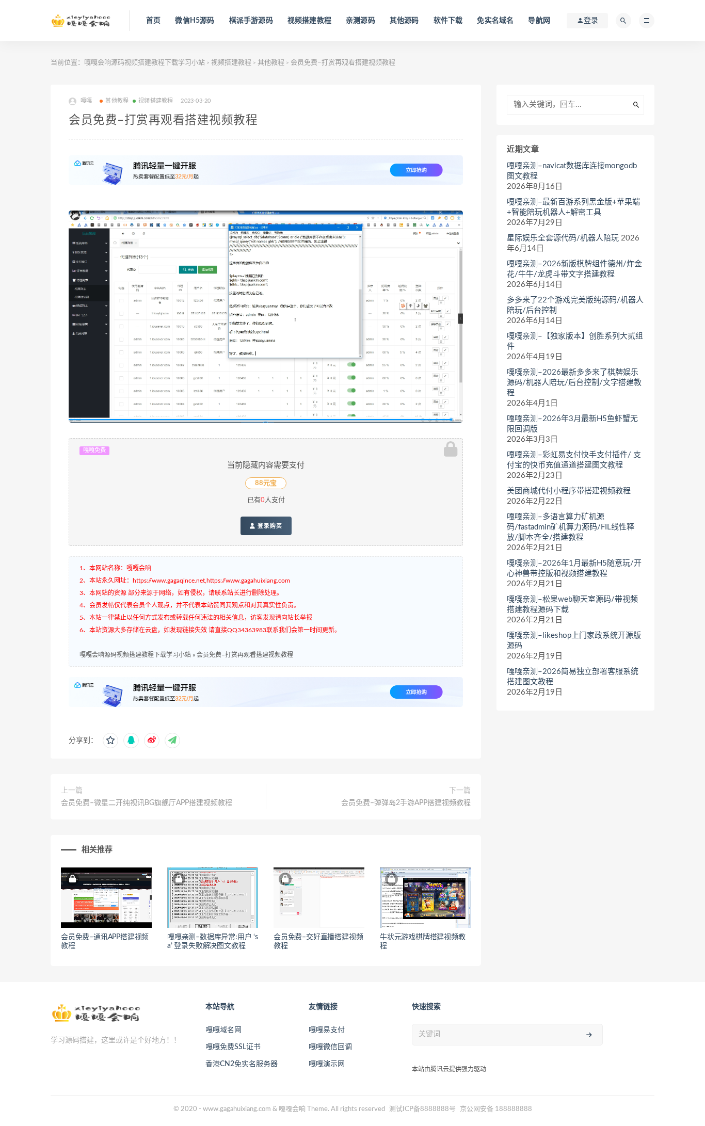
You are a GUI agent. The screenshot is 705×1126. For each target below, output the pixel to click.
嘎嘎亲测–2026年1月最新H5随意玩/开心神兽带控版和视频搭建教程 (574, 568)
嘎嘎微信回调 (330, 1047)
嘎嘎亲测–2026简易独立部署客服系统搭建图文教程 (572, 677)
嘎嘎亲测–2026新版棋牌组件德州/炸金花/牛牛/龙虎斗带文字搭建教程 (574, 269)
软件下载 (448, 20)
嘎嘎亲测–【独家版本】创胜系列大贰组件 (575, 341)
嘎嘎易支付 (327, 1030)
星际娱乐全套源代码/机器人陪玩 (563, 238)
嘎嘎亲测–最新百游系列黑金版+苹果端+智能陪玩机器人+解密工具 (573, 207)
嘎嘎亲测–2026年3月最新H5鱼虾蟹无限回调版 (572, 424)
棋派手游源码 (251, 20)
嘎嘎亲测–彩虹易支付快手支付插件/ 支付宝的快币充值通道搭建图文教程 (574, 460)
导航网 (539, 20)
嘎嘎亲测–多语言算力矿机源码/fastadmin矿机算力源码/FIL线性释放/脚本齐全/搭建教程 (570, 527)
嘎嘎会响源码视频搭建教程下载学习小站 (144, 62)
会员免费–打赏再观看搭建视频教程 (245, 655)
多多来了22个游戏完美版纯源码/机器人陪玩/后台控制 (575, 305)
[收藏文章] (110, 740)
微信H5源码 (194, 20)
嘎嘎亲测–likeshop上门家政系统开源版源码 (574, 641)
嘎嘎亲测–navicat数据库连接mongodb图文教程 (572, 171)
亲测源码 (360, 20)
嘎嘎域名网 (223, 1030)
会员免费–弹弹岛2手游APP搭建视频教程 (406, 803)
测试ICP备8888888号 (422, 1109)
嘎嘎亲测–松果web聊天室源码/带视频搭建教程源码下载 (572, 605)
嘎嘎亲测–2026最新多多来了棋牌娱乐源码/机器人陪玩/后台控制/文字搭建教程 (574, 382)
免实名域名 (495, 20)
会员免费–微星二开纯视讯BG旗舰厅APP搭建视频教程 (146, 803)
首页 (153, 20)
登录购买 (268, 526)
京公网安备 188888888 (496, 1109)
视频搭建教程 (309, 20)
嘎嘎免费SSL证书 (233, 1047)
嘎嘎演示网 (327, 1064)
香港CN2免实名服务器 (241, 1064)
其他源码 (404, 20)
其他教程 (271, 62)
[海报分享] (172, 740)
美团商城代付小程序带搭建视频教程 (569, 491)
